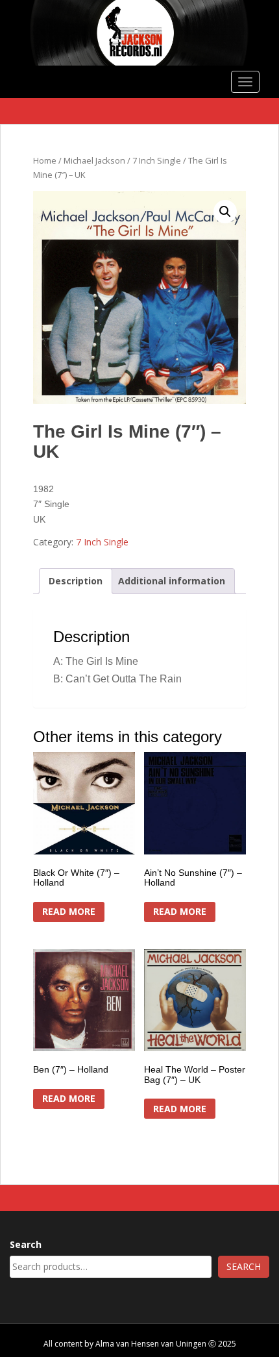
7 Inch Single (156, 160)
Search (26, 1244)
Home (44, 160)
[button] (225, 211)
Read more (68, 911)
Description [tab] (76, 581)
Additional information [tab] (171, 581)
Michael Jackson (94, 160)
